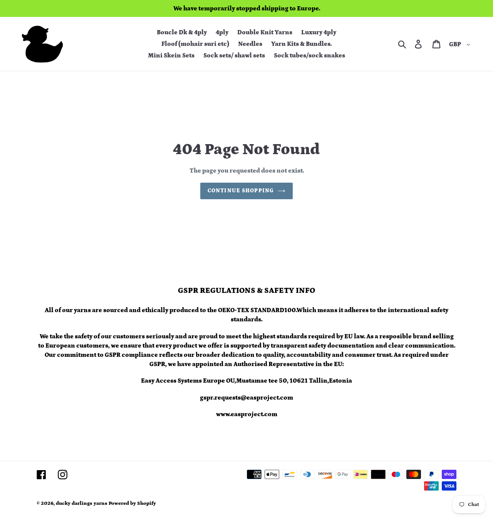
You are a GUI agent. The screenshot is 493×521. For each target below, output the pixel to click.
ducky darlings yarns (81, 503)
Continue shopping (241, 191)
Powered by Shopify (132, 503)
